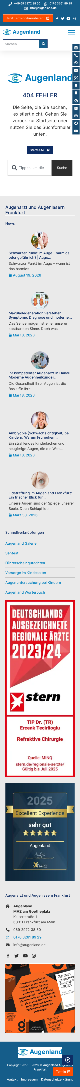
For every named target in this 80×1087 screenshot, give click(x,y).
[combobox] (30, 168)
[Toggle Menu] (71, 32)
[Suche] (43, 44)
